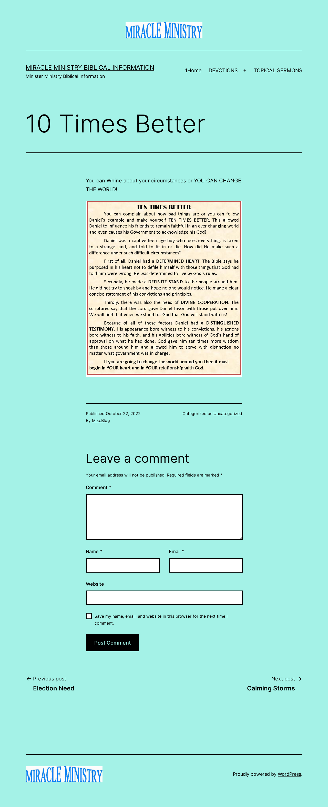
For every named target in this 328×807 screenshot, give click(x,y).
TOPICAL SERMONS (278, 70)
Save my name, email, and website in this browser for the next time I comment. (161, 620)
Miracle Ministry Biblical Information (90, 67)
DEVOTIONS (223, 70)
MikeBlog (101, 420)
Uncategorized (227, 413)
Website (95, 584)
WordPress (289, 774)
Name (94, 551)
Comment (98, 487)
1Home (193, 70)
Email (176, 551)
